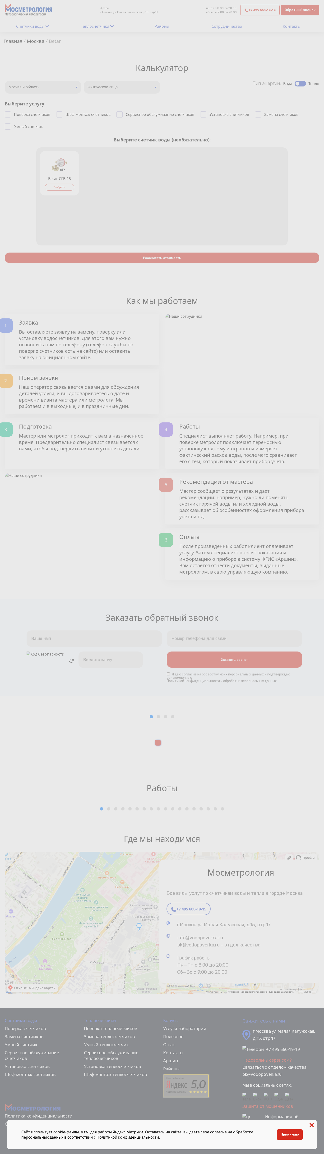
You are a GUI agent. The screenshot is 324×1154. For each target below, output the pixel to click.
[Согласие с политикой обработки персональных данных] (169, 674)
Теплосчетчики (95, 26)
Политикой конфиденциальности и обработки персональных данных (222, 681)
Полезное (173, 1036)
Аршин (170, 1060)
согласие (189, 674)
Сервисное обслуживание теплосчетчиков (111, 1055)
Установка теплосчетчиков (112, 1066)
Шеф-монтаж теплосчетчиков (115, 1074)
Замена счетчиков (281, 114)
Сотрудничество (227, 26)
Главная (13, 41)
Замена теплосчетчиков (109, 1036)
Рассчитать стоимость (162, 258)
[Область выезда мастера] (43, 87)
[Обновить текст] (71, 661)
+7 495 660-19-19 (262, 10)
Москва (35, 41)
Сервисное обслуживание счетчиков (160, 114)
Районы (162, 26)
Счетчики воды (30, 26)
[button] (151, 716)
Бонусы (171, 1020)
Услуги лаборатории (184, 1028)
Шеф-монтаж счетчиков (88, 114)
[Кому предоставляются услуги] (122, 87)
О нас (169, 1044)
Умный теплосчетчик (106, 1044)
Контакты (292, 26)
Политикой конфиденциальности (128, 1137)
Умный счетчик (28, 126)
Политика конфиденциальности (39, 1116)
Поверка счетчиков (32, 114)
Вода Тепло (301, 83)
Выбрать (59, 187)
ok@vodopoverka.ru (262, 1074)
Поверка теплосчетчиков (110, 1028)
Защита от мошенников (267, 1106)
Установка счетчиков (229, 114)
